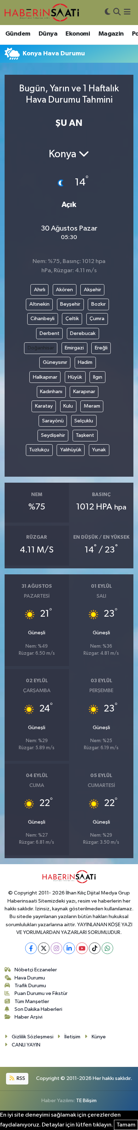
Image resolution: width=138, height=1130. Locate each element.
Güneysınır (55, 362)
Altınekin (39, 304)
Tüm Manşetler (32, 1001)
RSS (20, 1078)
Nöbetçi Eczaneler (36, 969)
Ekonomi (77, 34)
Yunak (99, 449)
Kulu (68, 406)
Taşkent (85, 435)
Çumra (97, 318)
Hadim (85, 362)
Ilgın (97, 377)
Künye (99, 1036)
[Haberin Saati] (42, 12)
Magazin (111, 34)
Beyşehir (70, 304)
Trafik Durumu (30, 985)
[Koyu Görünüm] (107, 13)
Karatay (44, 406)
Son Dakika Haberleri (38, 1009)
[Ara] (117, 13)
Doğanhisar (41, 347)
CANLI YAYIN (26, 1044)
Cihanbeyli (42, 318)
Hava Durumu (30, 978)
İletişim (72, 1036)
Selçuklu (83, 420)
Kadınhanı (51, 391)
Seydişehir (53, 435)
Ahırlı (39, 289)
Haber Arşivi (28, 1017)
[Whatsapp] (107, 948)
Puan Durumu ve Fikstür (41, 993)
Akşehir (92, 289)
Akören (64, 289)
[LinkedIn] (69, 948)
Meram (92, 406)
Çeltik (72, 318)
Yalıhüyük (70, 449)
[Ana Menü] (127, 13)
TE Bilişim (86, 1100)
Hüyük (75, 377)
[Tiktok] (94, 948)
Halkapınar (45, 377)
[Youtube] (82, 948)
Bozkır (98, 304)
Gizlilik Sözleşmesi (32, 1036)
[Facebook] (31, 948)
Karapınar (84, 391)
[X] (44, 948)
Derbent (49, 333)
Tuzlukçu (39, 449)
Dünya (48, 34)
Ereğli (101, 347)
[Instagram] (56, 948)
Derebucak (83, 333)
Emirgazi (74, 347)
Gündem (17, 34)
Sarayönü (53, 420)
